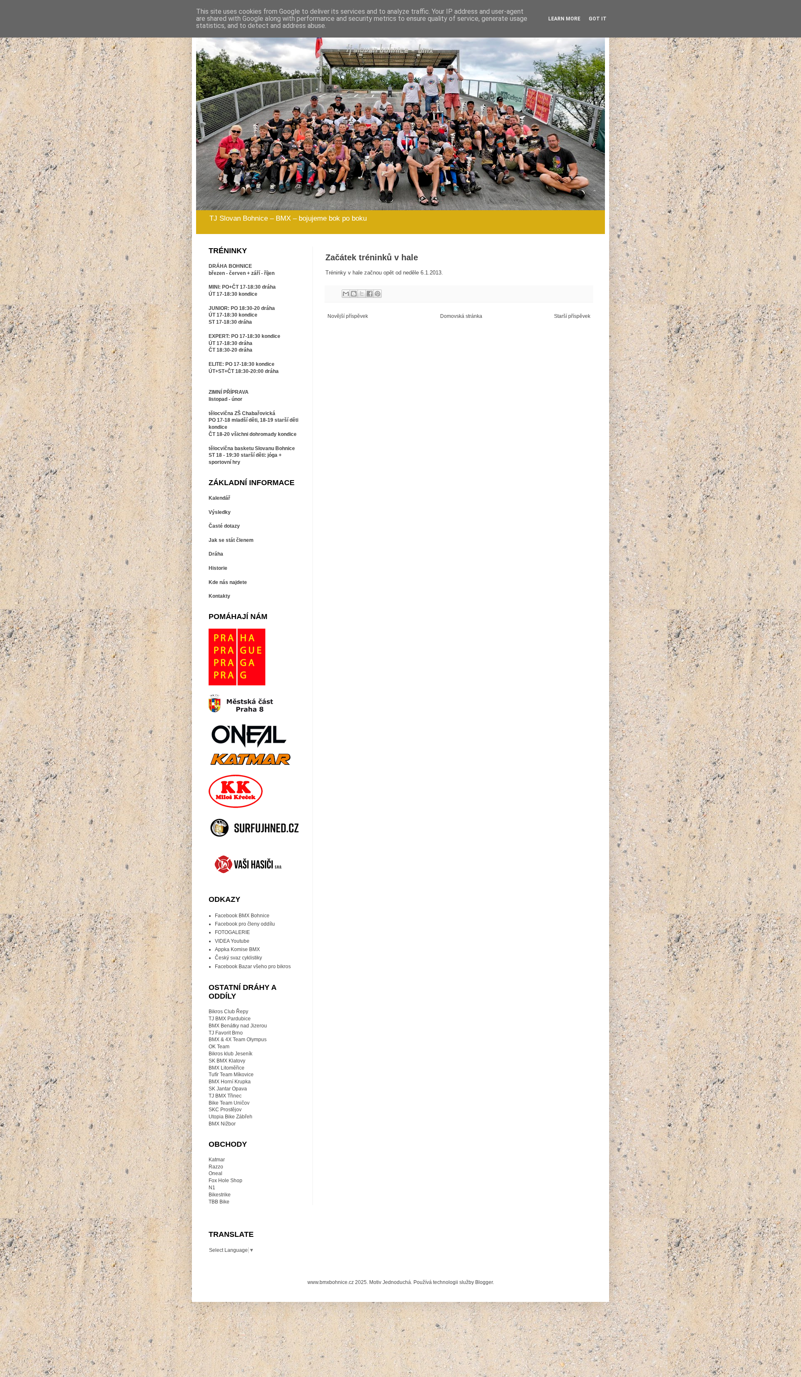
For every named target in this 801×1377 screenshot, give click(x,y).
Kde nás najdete (228, 582)
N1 (212, 1188)
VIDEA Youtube (232, 941)
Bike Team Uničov (229, 1103)
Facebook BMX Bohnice (242, 916)
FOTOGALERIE (232, 932)
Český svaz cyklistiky (238, 958)
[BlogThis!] (354, 293)
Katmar (217, 1160)
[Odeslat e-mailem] (346, 293)
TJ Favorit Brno (226, 1033)
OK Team (219, 1047)
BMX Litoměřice (226, 1068)
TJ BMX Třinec (225, 1096)
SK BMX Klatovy (227, 1061)
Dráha (216, 554)
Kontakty (219, 596)
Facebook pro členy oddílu (245, 924)
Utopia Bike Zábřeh (230, 1117)
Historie (218, 568)
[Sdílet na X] (362, 293)
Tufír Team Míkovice (231, 1074)
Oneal (215, 1173)
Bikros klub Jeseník (230, 1054)
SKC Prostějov (225, 1110)
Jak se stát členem (231, 540)
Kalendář (219, 498)
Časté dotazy (224, 526)
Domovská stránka (461, 316)
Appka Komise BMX (237, 949)
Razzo (216, 1167)
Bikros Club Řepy (228, 1011)
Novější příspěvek (347, 316)
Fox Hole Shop (225, 1180)
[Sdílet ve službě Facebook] (369, 293)
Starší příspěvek (572, 316)
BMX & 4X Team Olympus (238, 1039)
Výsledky (220, 512)
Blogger (484, 1282)
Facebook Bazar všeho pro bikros (253, 966)
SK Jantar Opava (228, 1089)
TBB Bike (219, 1202)
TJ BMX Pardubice (230, 1019)
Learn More (564, 19)
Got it (598, 19)
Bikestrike (220, 1195)
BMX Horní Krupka (230, 1082)
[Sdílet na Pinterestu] (377, 293)
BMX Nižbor (222, 1124)
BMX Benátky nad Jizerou (238, 1026)
